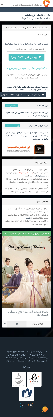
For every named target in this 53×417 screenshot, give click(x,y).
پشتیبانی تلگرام (26, 172)
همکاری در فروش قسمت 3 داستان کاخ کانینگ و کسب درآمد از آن (25, 233)
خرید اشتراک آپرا (11, 105)
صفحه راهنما (39, 176)
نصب (28, 211)
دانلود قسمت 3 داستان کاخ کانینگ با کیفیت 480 (28, 313)
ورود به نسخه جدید (12, 125)
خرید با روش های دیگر (38, 125)
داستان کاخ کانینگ (34, 14)
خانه (49, 14)
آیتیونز (28, 218)
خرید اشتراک (42, 105)
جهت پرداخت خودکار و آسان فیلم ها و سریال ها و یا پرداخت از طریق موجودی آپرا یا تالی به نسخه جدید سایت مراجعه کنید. (26, 135)
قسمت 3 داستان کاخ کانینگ (34, 18)
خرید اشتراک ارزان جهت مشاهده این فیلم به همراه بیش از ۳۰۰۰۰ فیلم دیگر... (26, 114)
